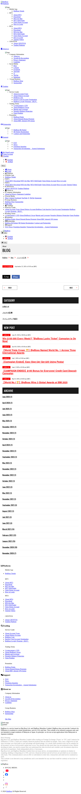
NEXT (71, 287)
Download (17, 17)
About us (17, 56)
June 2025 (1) (7, 415)
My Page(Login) (8, 152)
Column (16, 68)
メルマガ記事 (21, 257)
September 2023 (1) (9, 457)
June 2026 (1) (7, 396)
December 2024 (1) (9, 427)
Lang (4, 233)
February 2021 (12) (9, 535)
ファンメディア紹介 (10, 318)
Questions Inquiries (20, 146)
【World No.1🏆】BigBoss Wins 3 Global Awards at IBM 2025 (35, 382)
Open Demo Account (21, 22)
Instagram (17, 77)
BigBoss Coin (18, 98)
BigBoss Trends (19, 11)
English (10, 160)
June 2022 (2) (7, 487)
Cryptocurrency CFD (21, 105)
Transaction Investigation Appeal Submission (29, 148)
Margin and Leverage (21, 109)
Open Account (8, 154)
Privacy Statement (20, 60)
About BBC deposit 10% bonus (24, 121)
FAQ (15, 143)
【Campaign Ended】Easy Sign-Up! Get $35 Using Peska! (33, 361)
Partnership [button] (7, 124)
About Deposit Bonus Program (24, 119)
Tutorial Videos (19, 39)
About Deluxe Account (21, 96)
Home (9, 169)
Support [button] (5, 137)
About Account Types (21, 94)
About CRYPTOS (20, 43)
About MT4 (18, 28)
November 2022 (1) (9, 475)
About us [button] (5, 49)
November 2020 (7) (9, 553)
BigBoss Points (19, 117)
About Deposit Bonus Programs (15, 669)
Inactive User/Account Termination (25, 99)
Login (9, 171)
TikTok (16, 75)
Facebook (17, 69)
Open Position (18, 113)
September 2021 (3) (9, 505)
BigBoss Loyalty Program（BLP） (25, 101)
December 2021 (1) (9, 499)
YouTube (17, 71)
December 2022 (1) (9, 469)
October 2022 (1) (8, 481)
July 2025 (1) (7, 409)
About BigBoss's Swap (21, 107)
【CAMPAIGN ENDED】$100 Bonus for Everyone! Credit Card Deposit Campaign (39, 372)
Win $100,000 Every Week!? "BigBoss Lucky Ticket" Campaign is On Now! (39, 339)
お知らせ (5, 306)
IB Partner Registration (21, 132)
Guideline (17, 62)
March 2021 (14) (8, 529)
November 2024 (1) (9, 433)
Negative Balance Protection (23, 111)
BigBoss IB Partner (20, 130)
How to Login (18, 24)
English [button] (6, 156)
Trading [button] (5, 86)
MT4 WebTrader (19, 34)
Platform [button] (6, 4)
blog (12, 257)
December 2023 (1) (9, 451)
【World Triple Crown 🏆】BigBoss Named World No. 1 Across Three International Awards (39, 351)
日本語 (10, 162)
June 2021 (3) (7, 523)
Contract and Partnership (22, 134)
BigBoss (4, 257)
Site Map (9, 204)
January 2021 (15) (8, 541)
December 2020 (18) (9, 547)
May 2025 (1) (7, 421)
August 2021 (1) (8, 511)
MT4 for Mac (18, 32)
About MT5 (18, 15)
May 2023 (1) (7, 463)
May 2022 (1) (7, 493)
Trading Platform (19, 45)
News (15, 145)
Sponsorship (18, 83)
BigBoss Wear (18, 81)
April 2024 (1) (7, 445)
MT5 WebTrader (19, 20)
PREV (9, 287)
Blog (15, 66)
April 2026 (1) (7, 402)
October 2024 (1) (8, 439)
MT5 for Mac (18, 19)
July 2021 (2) (7, 517)
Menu (3, 166)
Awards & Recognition (21, 58)
